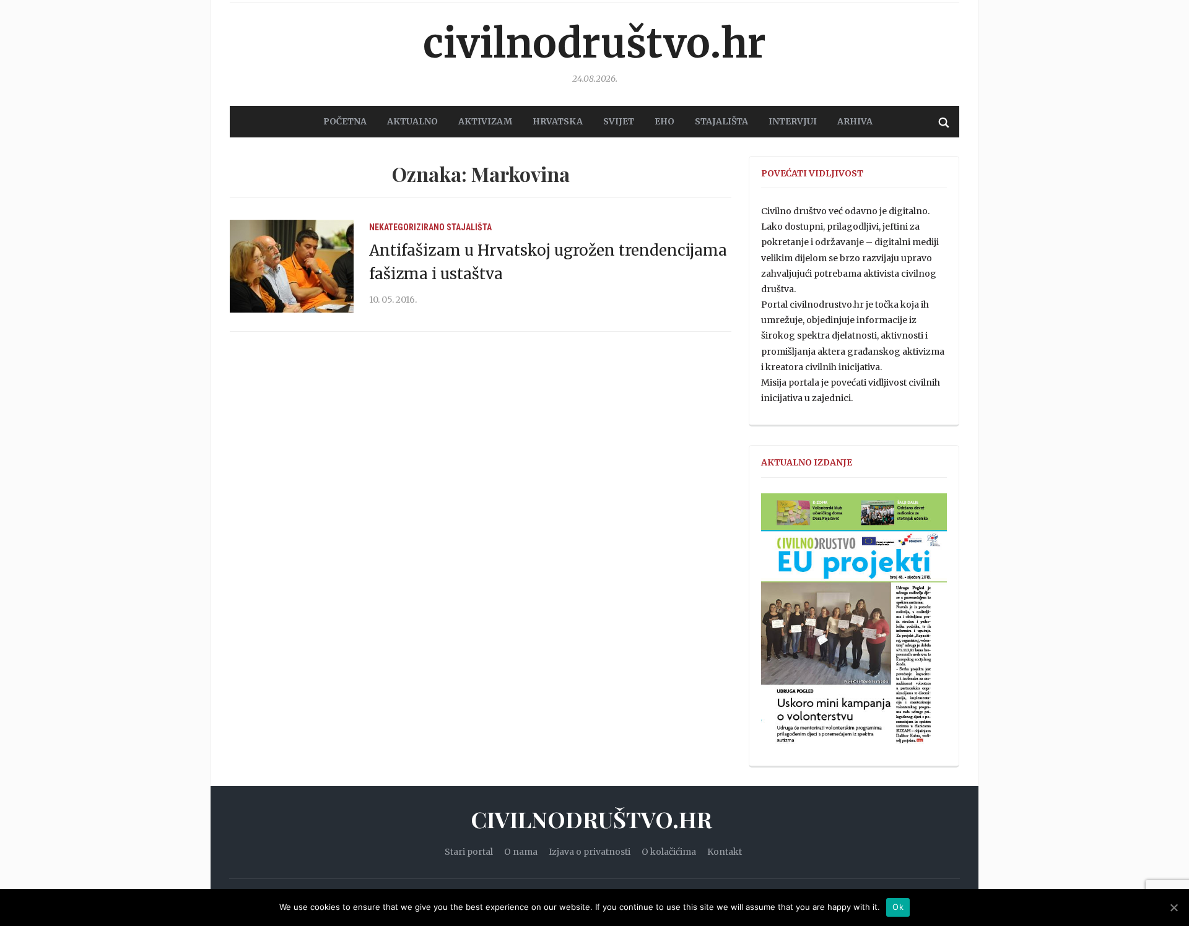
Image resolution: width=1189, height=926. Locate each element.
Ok (898, 907)
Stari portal (469, 851)
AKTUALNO (412, 121)
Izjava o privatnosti (589, 851)
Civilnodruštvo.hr (594, 43)
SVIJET (618, 121)
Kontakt (724, 851)
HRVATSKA (558, 121)
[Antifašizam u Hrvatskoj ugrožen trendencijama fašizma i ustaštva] (292, 265)
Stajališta (469, 227)
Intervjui (793, 121)
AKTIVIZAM (485, 121)
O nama (521, 851)
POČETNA (345, 121)
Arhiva (855, 121)
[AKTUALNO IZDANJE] (854, 624)
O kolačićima (669, 851)
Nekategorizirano (407, 227)
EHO (664, 121)
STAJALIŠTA (721, 121)
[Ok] (1173, 907)
